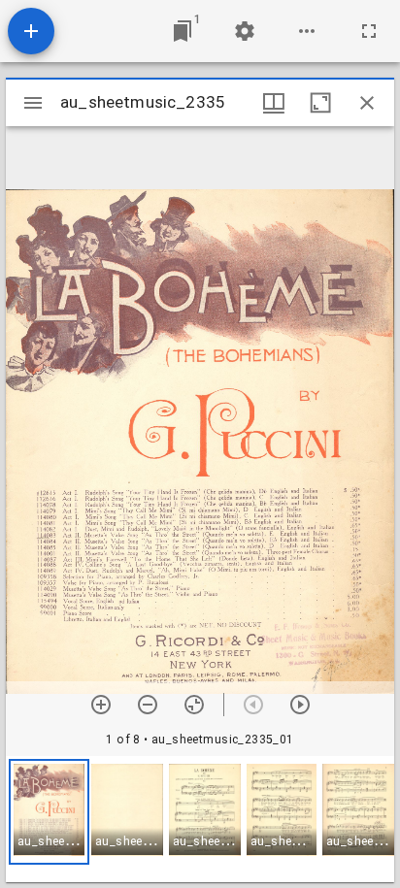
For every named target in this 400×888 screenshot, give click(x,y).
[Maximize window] (320, 103)
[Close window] (367, 103)
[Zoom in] (101, 704)
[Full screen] (369, 31)
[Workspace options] (306, 31)
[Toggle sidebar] (33, 103)
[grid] (200, 819)
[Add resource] (31, 31)
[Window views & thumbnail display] (273, 103)
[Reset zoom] (194, 704)
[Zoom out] (147, 704)
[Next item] (300, 704)
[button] (49, 812)
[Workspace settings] (244, 31)
